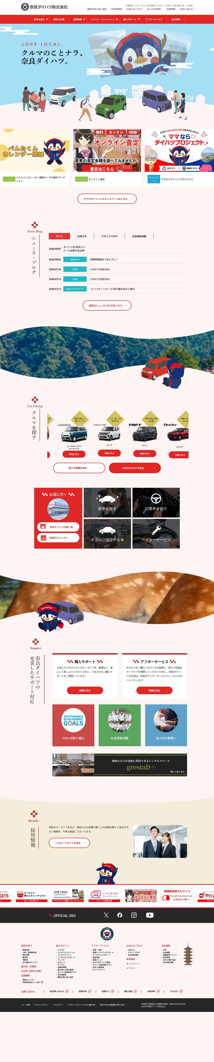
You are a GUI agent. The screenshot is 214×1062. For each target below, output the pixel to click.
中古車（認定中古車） (32, 970)
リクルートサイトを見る (68, 843)
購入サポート (129, 19)
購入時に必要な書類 (65, 969)
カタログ (174, 991)
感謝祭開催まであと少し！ (104, 259)
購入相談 (128, 991)
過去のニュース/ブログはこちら (105, 305)
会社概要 (166, 952)
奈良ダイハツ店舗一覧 (61, 527)
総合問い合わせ (57, 991)
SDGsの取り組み (169, 959)
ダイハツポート (99, 969)
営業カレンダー (29, 979)
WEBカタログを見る (133, 468)
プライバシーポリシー (41, 1005)
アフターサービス (154, 19)
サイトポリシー (58, 1005)
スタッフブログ (134, 952)
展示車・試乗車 (28, 966)
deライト (61, 962)
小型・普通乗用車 (30, 952)
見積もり (106, 991)
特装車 (25, 959)
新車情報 (130, 959)
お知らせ (131, 950)
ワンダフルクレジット (66, 952)
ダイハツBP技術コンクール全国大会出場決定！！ (75, 248)
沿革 (164, 950)
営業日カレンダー (58, 537)
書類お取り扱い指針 (97, 8)
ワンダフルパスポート (66, 957)
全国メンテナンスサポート (103, 952)
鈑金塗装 (96, 957)
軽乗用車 (26, 950)
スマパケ (61, 950)
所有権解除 (116, 8)
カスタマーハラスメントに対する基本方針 (81, 1005)
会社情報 (175, 19)
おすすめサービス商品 (101, 962)
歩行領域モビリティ (30, 962)
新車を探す (39, 19)
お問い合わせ (186, 8)
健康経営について (170, 955)
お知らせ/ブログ (135, 8)
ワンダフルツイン (65, 955)
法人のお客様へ (154, 8)
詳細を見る (82, 453)
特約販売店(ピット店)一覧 (33, 982)
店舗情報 (77, 19)
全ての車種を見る (77, 468)
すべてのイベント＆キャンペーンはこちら (106, 198)
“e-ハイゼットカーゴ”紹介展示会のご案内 (112, 289)
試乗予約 (83, 991)
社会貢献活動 (133, 955)
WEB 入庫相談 (98, 967)
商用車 (25, 957)
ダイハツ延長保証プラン (67, 972)
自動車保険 (62, 967)
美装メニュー (98, 959)
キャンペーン (132, 963)
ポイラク (61, 964)
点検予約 (151, 991)
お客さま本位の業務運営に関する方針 (112, 1005)
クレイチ (61, 959)
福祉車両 (26, 955)
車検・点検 (97, 950)
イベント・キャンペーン (103, 19)
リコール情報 (25, 1005)
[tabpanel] (140, 53)
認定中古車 (59, 19)
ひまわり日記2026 (99, 269)
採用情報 (171, 8)
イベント (130, 968)
